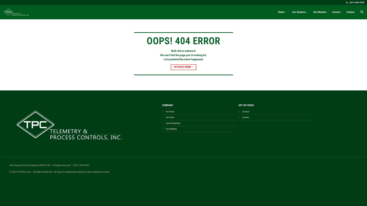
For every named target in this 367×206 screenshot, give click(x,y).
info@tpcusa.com (62, 165)
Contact (350, 12)
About (281, 12)
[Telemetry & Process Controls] (16, 12)
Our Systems (298, 12)
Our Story (170, 111)
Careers (336, 12)
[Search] (362, 11)
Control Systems (173, 123)
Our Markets (319, 12)
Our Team (170, 117)
